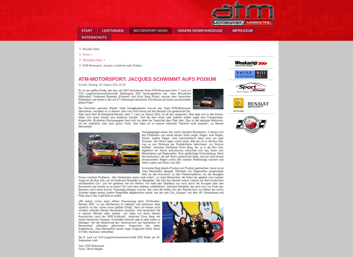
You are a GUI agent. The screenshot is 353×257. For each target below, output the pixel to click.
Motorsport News (150, 30)
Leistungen (113, 30)
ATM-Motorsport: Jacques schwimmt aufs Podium (147, 79)
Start (86, 30)
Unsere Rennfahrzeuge (200, 30)
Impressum (242, 30)
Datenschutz (94, 37)
